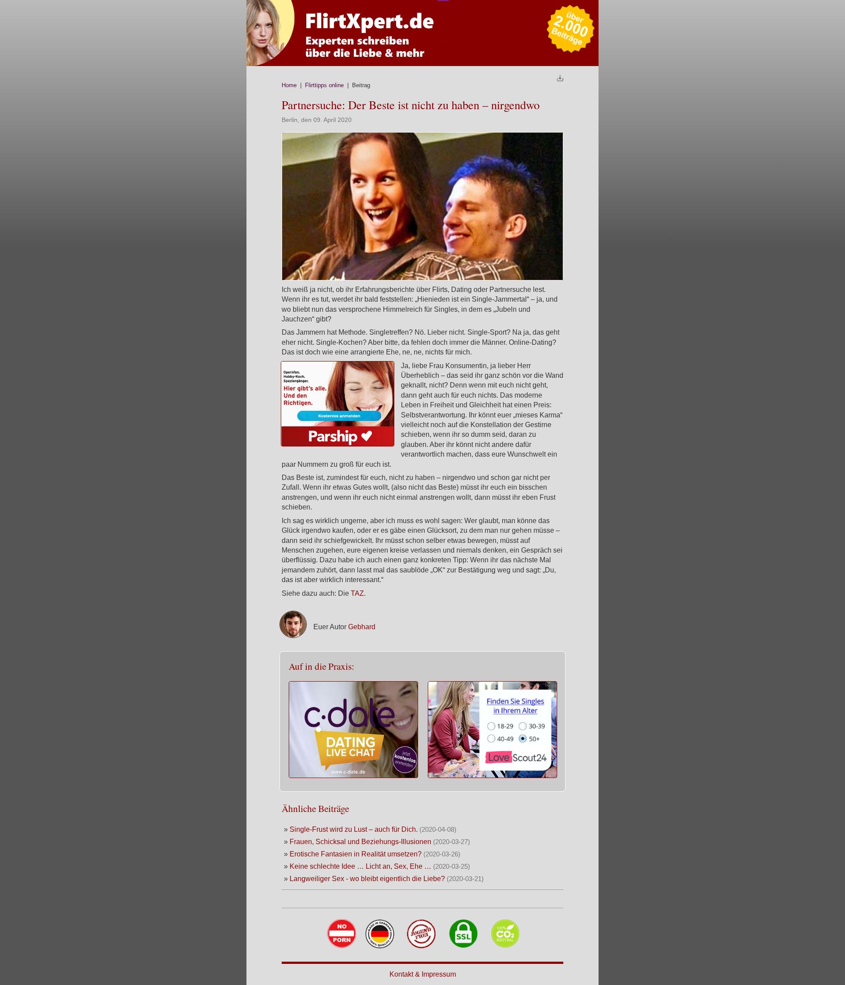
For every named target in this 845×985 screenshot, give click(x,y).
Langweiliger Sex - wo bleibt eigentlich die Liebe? (367, 878)
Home (289, 85)
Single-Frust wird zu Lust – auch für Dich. (354, 829)
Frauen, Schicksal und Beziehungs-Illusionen (360, 841)
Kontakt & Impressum (422, 974)
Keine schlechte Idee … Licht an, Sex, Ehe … (360, 866)
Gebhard (361, 627)
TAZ (357, 593)
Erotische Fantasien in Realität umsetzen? (356, 854)
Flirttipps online (324, 85)
